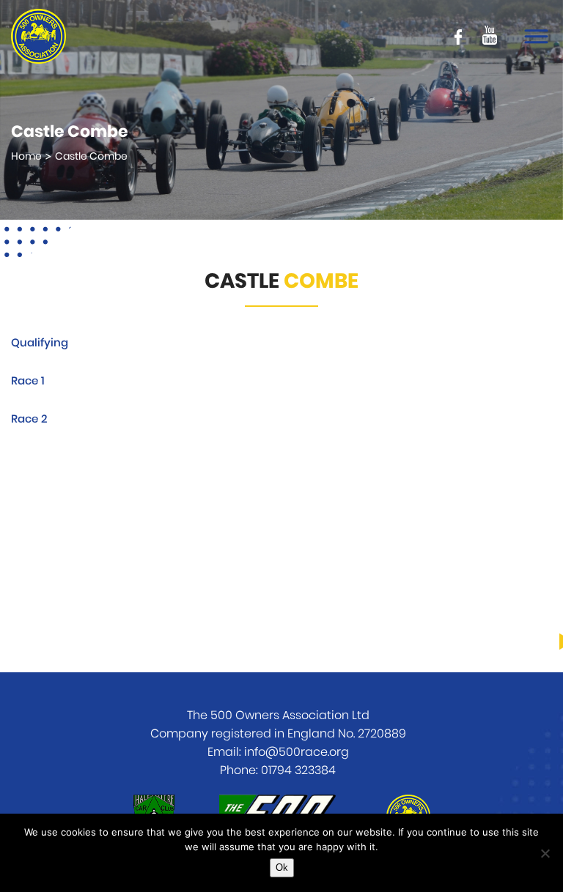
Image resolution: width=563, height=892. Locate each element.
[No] (544, 853)
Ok (282, 867)
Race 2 (29, 419)
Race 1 (28, 381)
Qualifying (39, 343)
